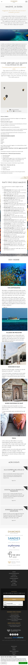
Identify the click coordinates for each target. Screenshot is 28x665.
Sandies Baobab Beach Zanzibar (15, 625)
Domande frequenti (14, 578)
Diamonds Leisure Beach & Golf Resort (15, 619)
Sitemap (14, 649)
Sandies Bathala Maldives (15, 626)
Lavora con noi (14, 576)
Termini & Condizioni (19, 607)
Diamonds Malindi (14, 617)
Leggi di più (5, 307)
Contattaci (14, 575)
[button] (6, 96)
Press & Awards (14, 581)
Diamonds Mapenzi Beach (15, 616)
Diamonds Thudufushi (15, 615)
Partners (14, 580)
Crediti (14, 654)
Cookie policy (14, 646)
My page (14, 583)
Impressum (14, 652)
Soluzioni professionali (14, 573)
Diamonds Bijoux (15, 620)
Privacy (14, 647)
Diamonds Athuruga (14, 613)
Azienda (14, 571)
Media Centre (14, 585)
